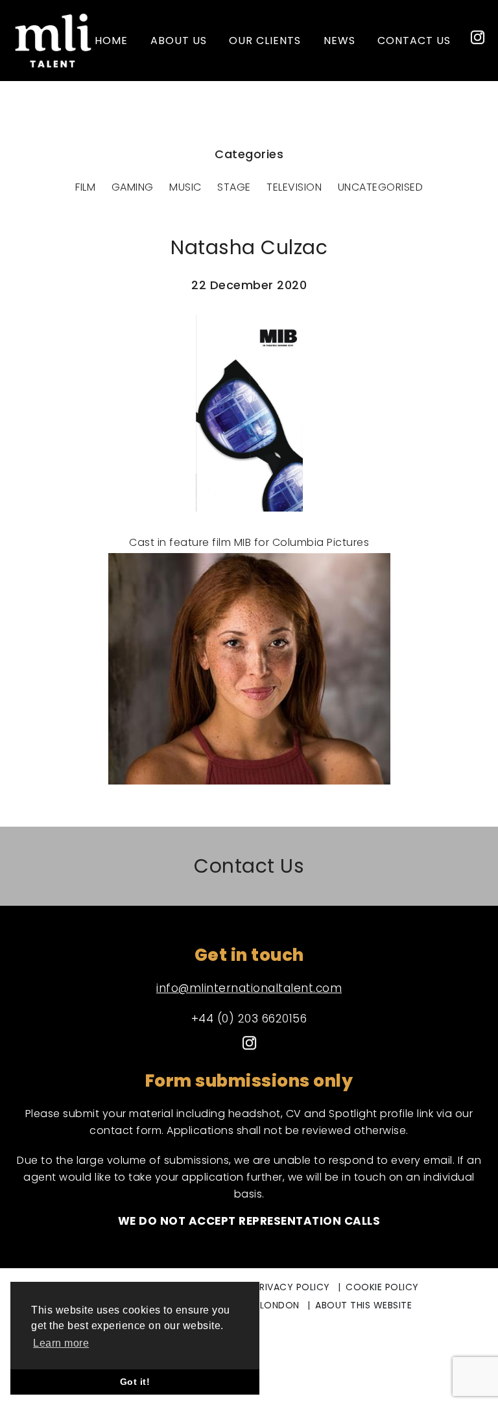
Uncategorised (380, 187)
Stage (234, 187)
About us (178, 40)
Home (111, 40)
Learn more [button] (61, 1343)
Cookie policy (382, 1287)
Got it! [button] (135, 1381)
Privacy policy (292, 1287)
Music (185, 187)
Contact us (414, 40)
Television (294, 187)
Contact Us (249, 866)
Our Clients (265, 40)
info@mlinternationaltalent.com (249, 988)
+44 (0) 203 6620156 (249, 1018)
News (339, 40)
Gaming (133, 187)
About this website (363, 1305)
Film (85, 187)
